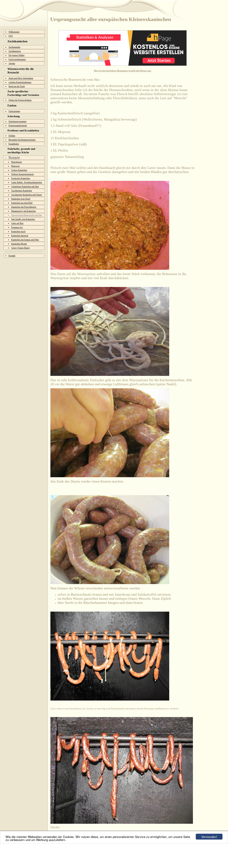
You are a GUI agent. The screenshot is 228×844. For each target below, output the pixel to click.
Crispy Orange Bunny (20, 248)
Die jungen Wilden (16, 55)
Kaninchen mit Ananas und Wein (25, 239)
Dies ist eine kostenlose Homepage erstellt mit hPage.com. (122, 70)
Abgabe (12, 63)
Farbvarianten (14, 111)
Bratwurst (15, 166)
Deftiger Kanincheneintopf (22, 174)
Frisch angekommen (17, 59)
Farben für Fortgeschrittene (20, 100)
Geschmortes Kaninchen (21, 190)
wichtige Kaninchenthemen (20, 82)
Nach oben (54, 827)
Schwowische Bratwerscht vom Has (26, 215)
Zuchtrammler (14, 47)
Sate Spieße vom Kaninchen (23, 219)
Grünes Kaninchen (19, 170)
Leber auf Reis (17, 223)
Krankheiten (14, 144)
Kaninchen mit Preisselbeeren (23, 207)
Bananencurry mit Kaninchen (23, 211)
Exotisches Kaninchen (20, 178)
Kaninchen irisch (18, 231)
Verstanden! (209, 836)
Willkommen (14, 32)
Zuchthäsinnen (15, 51)
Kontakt (12, 255)
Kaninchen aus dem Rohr (22, 203)
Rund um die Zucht (17, 86)
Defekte (12, 135)
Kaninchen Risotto (19, 244)
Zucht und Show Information (21, 78)
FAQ (11, 36)
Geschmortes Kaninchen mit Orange (26, 194)
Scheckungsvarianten (17, 121)
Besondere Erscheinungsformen (22, 140)
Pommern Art (17, 227)
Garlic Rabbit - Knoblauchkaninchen (26, 182)
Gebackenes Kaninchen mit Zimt (25, 186)
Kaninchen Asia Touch (20, 199)
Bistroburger (16, 162)
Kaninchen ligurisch (19, 235)
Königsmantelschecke (18, 125)
